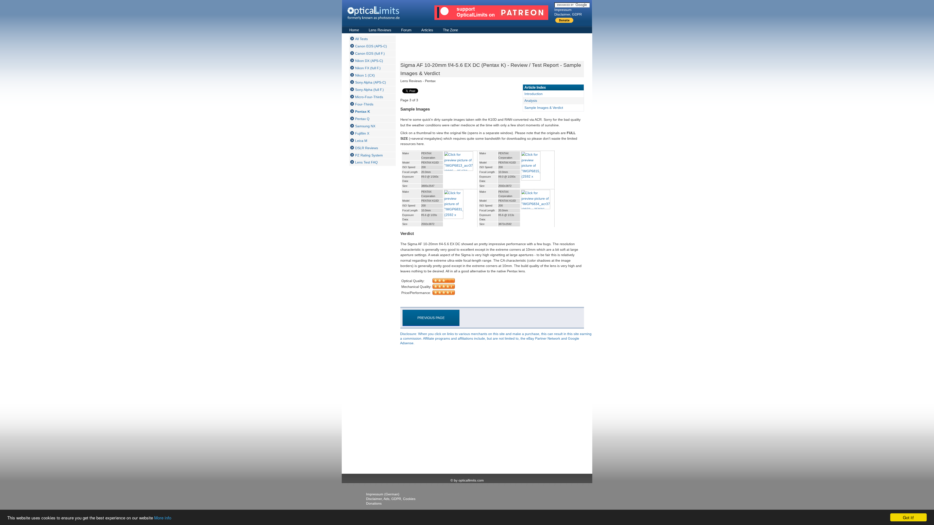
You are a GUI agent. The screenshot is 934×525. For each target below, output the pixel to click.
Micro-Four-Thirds (369, 97)
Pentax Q (362, 119)
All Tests (361, 39)
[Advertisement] (368, 242)
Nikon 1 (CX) (365, 75)
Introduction (533, 94)
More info (162, 518)
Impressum (563, 10)
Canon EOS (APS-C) (371, 46)
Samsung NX (365, 126)
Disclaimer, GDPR (568, 14)
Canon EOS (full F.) (370, 53)
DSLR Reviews (366, 148)
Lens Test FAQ (366, 162)
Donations (374, 503)
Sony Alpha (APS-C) (370, 82)
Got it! (908, 517)
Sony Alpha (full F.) (369, 90)
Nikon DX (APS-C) (369, 61)
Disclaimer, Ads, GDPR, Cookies (390, 499)
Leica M (361, 141)
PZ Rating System (369, 155)
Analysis (530, 101)
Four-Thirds (364, 104)
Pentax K (362, 111)
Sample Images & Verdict (543, 108)
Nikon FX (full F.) (368, 68)
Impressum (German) (382, 494)
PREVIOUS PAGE (431, 318)
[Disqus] (491, 410)
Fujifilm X (362, 133)
